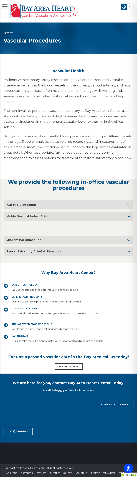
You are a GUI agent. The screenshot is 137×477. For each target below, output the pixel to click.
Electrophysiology (61, 473)
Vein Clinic (81, 473)
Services (41, 473)
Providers (27, 473)
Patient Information (103, 473)
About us (11, 473)
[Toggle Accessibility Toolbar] (128, 468)
